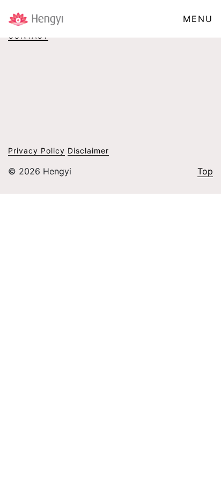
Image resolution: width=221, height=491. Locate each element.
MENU (198, 18)
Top (205, 171)
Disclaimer (88, 150)
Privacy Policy (36, 150)
